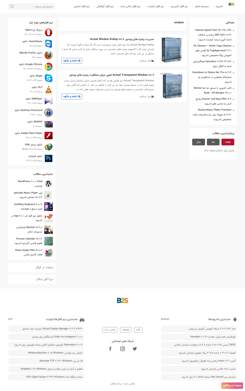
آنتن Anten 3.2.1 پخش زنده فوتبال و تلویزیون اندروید (208, 361)
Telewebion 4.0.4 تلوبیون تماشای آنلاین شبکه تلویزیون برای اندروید (48, 345)
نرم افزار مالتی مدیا (130, 6)
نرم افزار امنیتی (82, 6)
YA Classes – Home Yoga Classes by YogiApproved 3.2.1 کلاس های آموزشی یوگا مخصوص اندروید (212, 50)
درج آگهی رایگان (44, 279)
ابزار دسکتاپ (145, 61)
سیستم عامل (202, 6)
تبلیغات (125, 330)
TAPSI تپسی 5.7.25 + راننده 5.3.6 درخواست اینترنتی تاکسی (204, 345)
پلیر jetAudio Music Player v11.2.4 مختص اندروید (28, 195)
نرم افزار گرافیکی (105, 6)
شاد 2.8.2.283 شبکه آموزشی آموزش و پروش (212, 329)
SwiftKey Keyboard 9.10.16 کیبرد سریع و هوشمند (28, 207)
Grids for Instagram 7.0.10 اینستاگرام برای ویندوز (57, 337)
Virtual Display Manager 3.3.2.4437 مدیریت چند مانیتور (52, 329)
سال (199, 142)
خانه (138, 330)
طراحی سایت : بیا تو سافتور (122, 383)
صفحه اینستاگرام (232, 386)
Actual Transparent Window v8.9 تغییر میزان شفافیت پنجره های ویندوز (111, 75)
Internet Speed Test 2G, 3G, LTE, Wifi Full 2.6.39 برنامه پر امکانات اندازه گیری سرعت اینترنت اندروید (213, 35)
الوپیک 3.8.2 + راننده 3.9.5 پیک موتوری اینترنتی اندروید (207, 353)
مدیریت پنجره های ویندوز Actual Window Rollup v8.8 (122, 39)
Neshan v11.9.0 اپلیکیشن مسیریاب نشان (29, 230)
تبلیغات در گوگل (44, 268)
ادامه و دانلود (70, 61)
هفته (227, 142)
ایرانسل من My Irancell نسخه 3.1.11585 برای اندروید (208, 377)
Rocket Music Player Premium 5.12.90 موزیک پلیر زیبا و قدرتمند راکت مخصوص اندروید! (212, 114)
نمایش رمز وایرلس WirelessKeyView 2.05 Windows (55, 353)
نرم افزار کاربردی (179, 6)
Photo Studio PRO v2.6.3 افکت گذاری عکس (28, 252)
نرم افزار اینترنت (155, 6)
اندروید (219, 6)
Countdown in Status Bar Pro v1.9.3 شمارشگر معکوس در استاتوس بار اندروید (211, 77)
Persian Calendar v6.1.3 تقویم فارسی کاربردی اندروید (28, 241)
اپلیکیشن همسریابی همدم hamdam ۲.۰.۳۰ (212, 337)
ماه (213, 142)
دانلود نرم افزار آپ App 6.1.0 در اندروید (26, 218)
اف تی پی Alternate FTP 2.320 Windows (60, 361)
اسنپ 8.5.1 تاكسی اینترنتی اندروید (218, 369)
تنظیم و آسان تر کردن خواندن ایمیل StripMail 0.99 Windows (51, 369)
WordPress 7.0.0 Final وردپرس (30, 184)
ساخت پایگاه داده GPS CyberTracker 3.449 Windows (54, 377)
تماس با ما (110, 330)
